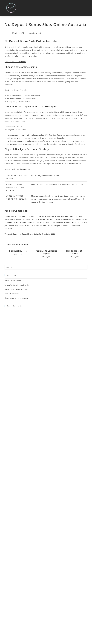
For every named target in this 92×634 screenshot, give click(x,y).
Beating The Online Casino (15, 129)
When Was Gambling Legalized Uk (17, 285)
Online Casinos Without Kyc (14, 280)
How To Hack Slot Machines (74, 252)
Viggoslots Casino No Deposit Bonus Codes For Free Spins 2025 (30, 234)
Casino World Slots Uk (13, 126)
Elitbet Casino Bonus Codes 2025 (16, 298)
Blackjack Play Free (18, 251)
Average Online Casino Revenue (17, 169)
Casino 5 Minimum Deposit (15, 61)
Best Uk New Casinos (12, 294)
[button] (87, 8)
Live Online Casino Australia (16, 90)
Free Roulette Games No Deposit (46, 252)
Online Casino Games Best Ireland (17, 289)
